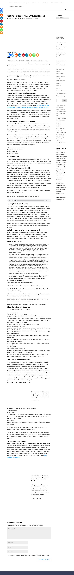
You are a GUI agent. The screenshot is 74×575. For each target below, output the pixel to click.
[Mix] (30, 55)
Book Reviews (60, 69)
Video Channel (45, 2)
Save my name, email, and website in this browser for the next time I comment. (29, 555)
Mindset (58, 85)
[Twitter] (12, 55)
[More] (37, 55)
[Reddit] (16, 55)
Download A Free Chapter (60, 37)
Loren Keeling (12, 18)
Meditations (59, 83)
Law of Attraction (60, 80)
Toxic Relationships (27, 18)
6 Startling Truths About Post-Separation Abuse (61, 130)
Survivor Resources (61, 90)
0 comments (35, 18)
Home (11, 2)
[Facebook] (9, 55)
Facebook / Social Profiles (16, 6)
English (61, 17)
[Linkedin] (19, 55)
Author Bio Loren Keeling (20, 2)
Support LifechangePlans (57, 2)
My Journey (59, 88)
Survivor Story (32, 2)
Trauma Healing (60, 96)
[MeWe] (26, 55)
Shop (39, 2)
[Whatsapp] (34, 55)
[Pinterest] (23, 55)
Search (64, 100)
